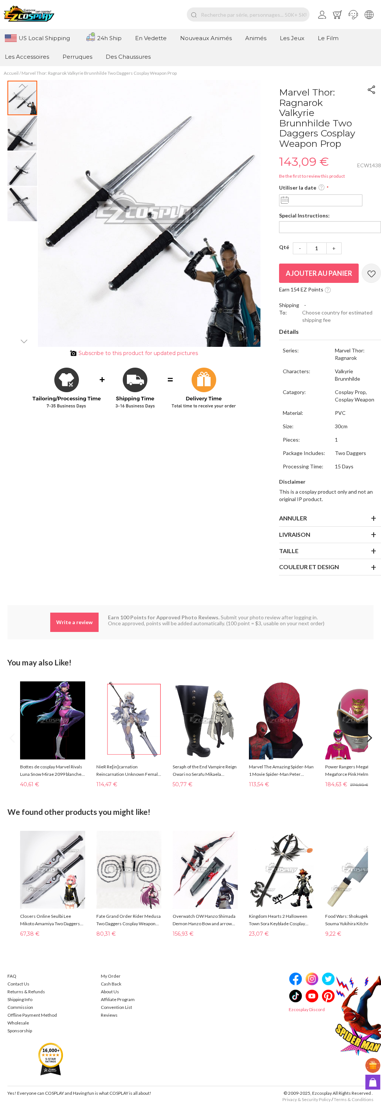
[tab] (330, 332)
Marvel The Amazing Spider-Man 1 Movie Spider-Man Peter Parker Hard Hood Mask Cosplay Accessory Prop (281, 771)
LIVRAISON (294, 534)
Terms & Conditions (354, 1099)
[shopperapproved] (51, 1058)
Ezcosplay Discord (307, 1009)
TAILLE (288, 550)
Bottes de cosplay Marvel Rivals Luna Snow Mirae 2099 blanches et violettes (52, 771)
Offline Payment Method (32, 1015)
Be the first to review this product (312, 176)
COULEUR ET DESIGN (309, 566)
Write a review (74, 622)
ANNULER (293, 518)
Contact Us (18, 984)
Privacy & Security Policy (306, 1099)
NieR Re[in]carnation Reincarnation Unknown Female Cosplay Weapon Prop (128, 771)
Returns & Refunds (26, 991)
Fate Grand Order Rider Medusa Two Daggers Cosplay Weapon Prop (128, 920)
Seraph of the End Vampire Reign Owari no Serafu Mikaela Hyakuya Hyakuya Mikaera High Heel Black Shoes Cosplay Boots (205, 771)
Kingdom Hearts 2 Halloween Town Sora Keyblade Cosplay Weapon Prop (278, 920)
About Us (110, 991)
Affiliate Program (118, 999)
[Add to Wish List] (371, 273)
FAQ (11, 976)
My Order (111, 976)
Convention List (116, 1007)
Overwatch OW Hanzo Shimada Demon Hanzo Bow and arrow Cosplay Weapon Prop (204, 920)
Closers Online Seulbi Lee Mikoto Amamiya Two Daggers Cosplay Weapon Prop (50, 920)
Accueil (11, 73)
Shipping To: (289, 309)
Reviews (109, 1015)
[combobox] (248, 14)
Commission (20, 1007)
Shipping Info (19, 999)
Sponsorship (19, 1030)
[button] (353, 14)
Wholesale (18, 1023)
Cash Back (111, 984)
